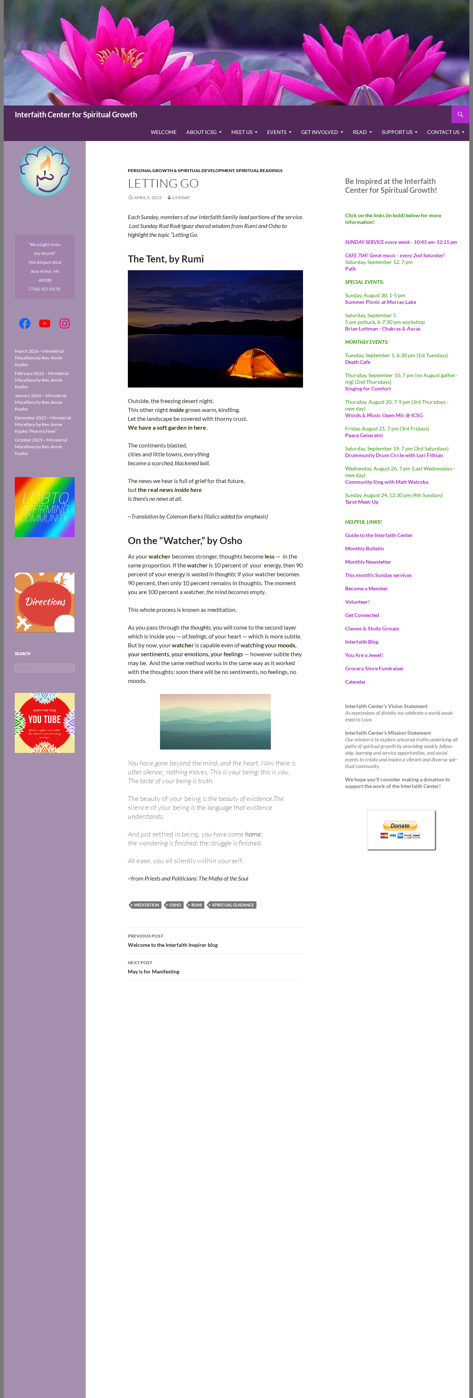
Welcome (164, 132)
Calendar (355, 681)
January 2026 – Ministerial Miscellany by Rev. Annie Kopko (40, 402)
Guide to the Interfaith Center (379, 535)
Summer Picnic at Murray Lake (380, 302)
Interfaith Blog (361, 641)
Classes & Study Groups (372, 628)
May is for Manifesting (153, 967)
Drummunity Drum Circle (394, 455)
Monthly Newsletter (368, 562)
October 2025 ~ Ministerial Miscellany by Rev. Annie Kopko (41, 446)
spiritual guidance (233, 904)
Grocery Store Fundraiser (374, 668)
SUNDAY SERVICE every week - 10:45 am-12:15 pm (401, 242)
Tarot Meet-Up (361, 502)
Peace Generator (364, 435)
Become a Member (366, 588)
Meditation (146, 904)
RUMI (196, 904)
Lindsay (181, 197)
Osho (175, 904)
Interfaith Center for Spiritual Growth (76, 114)
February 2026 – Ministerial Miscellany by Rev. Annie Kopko (42, 380)
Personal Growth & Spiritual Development (181, 170)
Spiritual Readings (259, 170)
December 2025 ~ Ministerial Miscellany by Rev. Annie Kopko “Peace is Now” (43, 424)
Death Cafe (357, 362)
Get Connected (362, 615)
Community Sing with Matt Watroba (386, 482)
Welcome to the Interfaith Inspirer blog (173, 940)
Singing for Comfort (368, 388)
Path (350, 268)
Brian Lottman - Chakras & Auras (383, 328)
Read (360, 132)
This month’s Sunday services (378, 575)
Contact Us (443, 132)
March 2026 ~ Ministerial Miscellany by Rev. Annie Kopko (39, 357)
